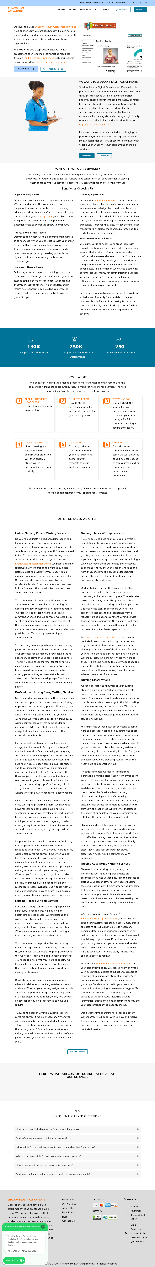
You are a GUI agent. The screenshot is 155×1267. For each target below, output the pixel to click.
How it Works (85, 9)
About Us (72, 9)
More (105, 9)
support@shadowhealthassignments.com (139, 1237)
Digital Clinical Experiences (39, 58)
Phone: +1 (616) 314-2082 (138, 3)
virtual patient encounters (51, 62)
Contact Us (68, 1221)
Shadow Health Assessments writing (55, 27)
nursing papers (45, 216)
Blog (97, 9)
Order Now (140, 9)
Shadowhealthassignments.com (33, 563)
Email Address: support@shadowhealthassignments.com (102, 3)
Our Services (60, 9)
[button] (43, 1227)
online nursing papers (106, 200)
